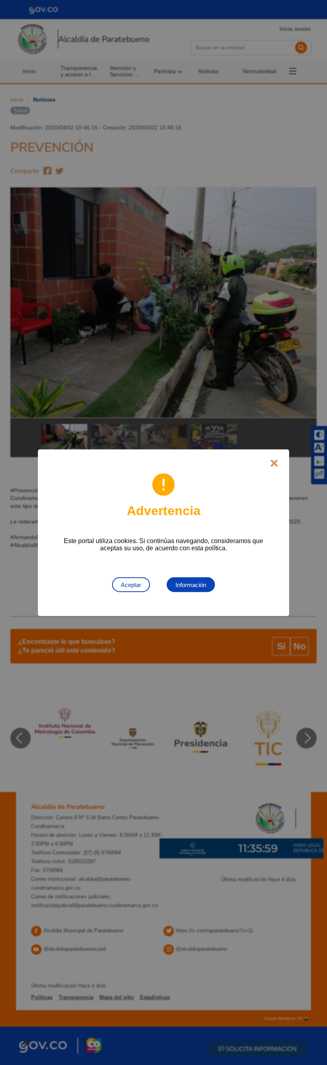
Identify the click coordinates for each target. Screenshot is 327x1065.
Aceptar (131, 584)
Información (190, 584)
